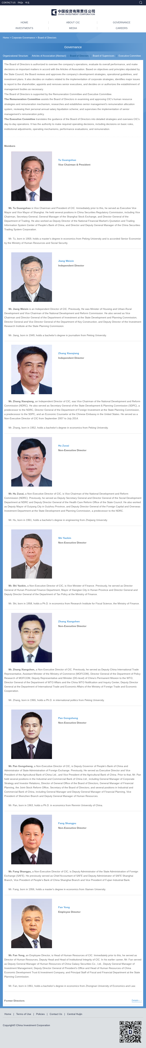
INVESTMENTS (24, 28)
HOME (24, 22)
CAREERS (121, 28)
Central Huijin (74, 1014)
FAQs (21, 2)
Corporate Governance (23, 37)
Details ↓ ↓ (137, 1000)
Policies (40, 1014)
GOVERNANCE (121, 22)
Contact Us (56, 1014)
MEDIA (73, 28)
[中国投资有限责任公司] (73, 12)
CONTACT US (9, 2)
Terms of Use (23, 1014)
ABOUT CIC (73, 22)
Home (6, 37)
